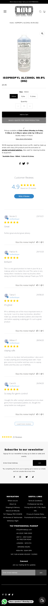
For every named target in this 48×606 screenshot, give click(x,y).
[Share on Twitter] (24, 164)
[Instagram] (20, 477)
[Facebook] (14, 477)
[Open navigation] (7, 11)
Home (12, 23)
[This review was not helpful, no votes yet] (41, 242)
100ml (13, 96)
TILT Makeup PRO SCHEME (12, 514)
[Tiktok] (33, 477)
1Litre (23, 96)
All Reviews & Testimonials (12, 517)
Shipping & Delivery (13, 507)
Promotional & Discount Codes (35, 517)
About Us (12, 504)
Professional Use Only (35, 504)
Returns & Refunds (12, 511)
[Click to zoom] (42, 33)
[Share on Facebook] (20, 164)
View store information (24, 139)
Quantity (24, 101)
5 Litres (33, 96)
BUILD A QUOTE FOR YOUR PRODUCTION (24, 120)
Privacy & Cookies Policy (35, 514)
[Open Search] (40, 11)
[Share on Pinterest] (28, 164)
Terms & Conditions (35, 501)
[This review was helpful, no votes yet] (37, 242)
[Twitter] (26, 477)
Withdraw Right (12, 521)
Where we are (13, 501)
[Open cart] (44, 11)
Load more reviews (24, 424)
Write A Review (24, 196)
